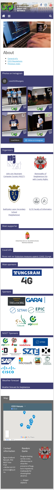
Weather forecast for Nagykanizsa (16, 387)
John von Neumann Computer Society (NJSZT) (14, 175)
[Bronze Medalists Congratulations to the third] (40, 124)
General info (13, 58)
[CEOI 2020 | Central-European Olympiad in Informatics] (27, 4)
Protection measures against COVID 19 (31, 256)
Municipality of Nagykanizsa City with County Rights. (40, 176)
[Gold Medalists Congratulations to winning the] (40, 99)
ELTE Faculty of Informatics (40, 209)
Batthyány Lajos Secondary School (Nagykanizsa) (14, 212)
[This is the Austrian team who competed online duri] (14, 99)
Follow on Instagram (35, 140)
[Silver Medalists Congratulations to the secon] (14, 124)
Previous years (14, 63)
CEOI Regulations (15, 61)
